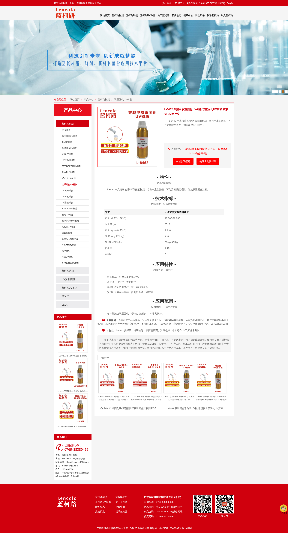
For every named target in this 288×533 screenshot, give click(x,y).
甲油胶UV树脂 (68, 172)
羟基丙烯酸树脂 (69, 244)
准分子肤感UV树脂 (70, 220)
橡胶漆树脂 (67, 232)
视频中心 (188, 15)
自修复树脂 (67, 141)
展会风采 (200, 15)
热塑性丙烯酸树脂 (70, 238)
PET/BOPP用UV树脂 (71, 166)
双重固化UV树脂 (123, 99)
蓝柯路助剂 (132, 15)
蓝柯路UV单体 (147, 15)
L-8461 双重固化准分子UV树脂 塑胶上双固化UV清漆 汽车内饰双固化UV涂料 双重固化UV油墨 (217, 408)
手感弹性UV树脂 (69, 148)
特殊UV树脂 (67, 256)
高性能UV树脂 (68, 226)
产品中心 (88, 99)
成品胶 (65, 296)
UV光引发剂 (68, 279)
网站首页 (105, 15)
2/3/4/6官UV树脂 (69, 208)
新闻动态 (176, 15)
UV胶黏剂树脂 (68, 160)
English (230, 3)
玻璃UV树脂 (67, 154)
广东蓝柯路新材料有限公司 (110, 528)
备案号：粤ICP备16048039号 (166, 528)
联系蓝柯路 (213, 15)
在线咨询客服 (183, 161)
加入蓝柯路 (227, 15)
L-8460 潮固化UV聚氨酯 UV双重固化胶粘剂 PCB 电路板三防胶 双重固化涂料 (145, 408)
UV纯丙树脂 (67, 190)
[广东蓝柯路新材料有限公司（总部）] (65, 19)
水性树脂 (66, 250)
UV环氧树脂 (67, 196)
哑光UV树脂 (67, 214)
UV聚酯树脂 (67, 202)
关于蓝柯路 (164, 15)
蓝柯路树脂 (118, 15)
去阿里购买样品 (208, 161)
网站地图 (187, 528)
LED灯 (65, 304)
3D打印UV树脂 (69, 178)
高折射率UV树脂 (69, 135)
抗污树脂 (66, 129)
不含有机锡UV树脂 (70, 262)
